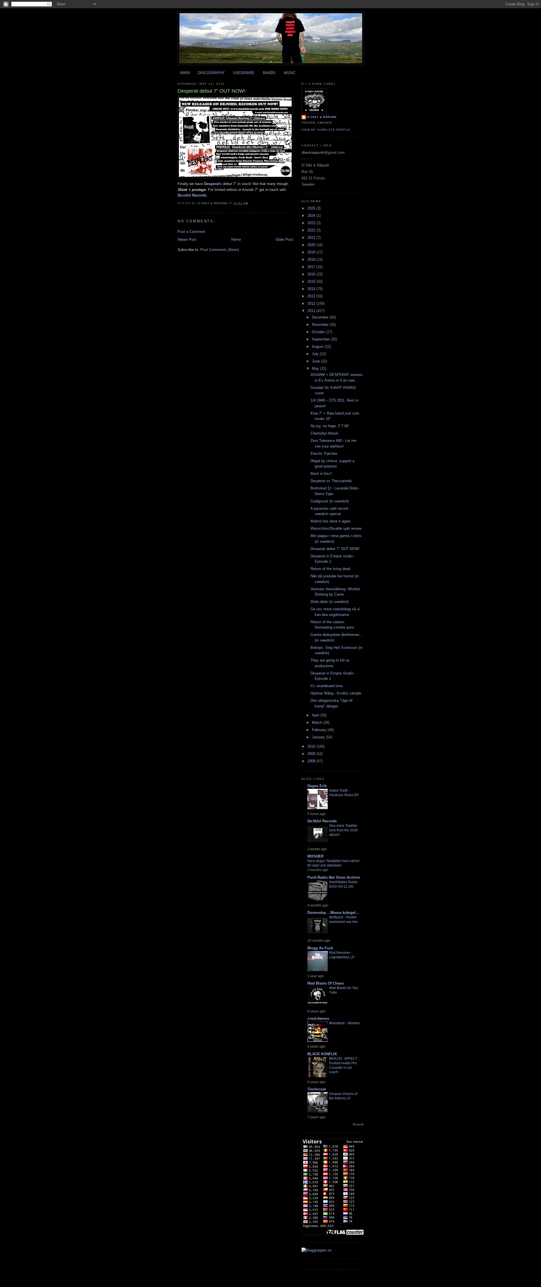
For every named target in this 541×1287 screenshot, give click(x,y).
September (321, 339)
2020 (311, 245)
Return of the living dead (330, 569)
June (316, 361)
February (319, 730)
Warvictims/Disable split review (336, 528)
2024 (311, 215)
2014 (311, 289)
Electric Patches (324, 453)
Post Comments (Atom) (219, 250)
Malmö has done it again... (332, 521)
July (316, 354)
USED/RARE (243, 73)
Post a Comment (191, 232)
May (316, 368)
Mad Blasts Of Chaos (325, 983)
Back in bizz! (321, 473)
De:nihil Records (192, 195)
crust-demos (318, 1018)
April (316, 715)
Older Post (284, 239)
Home (236, 239)
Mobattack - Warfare (344, 1023)
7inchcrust (316, 1089)
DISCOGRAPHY (211, 73)
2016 (311, 274)
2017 (311, 267)
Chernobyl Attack (324, 433)
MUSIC (290, 73)
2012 (311, 303)
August (318, 346)
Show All (357, 1124)
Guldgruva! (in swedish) (330, 501)
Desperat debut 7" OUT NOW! (335, 549)
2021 (311, 237)
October (319, 332)
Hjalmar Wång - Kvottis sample (336, 693)
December (321, 317)
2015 (311, 281)
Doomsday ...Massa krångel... (333, 912)
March (317, 722)
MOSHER (315, 856)
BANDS (269, 73)
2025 (311, 208)
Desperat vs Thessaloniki (331, 481)
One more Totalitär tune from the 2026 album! (343, 830)
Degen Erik (317, 786)
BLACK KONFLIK (322, 1054)
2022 (311, 230)
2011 (311, 311)
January (319, 737)
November (321, 324)
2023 (311, 223)
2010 (311, 746)
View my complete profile (326, 129)
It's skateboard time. (327, 686)
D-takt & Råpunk (322, 117)
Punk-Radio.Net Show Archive (333, 877)
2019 (311, 252)
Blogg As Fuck (320, 948)
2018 (311, 259)
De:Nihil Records (322, 821)
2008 (311, 761)
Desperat (211, 184)
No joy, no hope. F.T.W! (330, 426)
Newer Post (187, 239)
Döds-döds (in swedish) (330, 602)
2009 (311, 754)
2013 (311, 296)
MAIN (185, 73)
